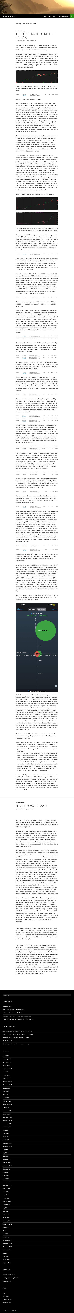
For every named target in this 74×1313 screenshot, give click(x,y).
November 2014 (7, 1246)
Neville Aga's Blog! (9, 16)
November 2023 (7, 1085)
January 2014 (6, 1263)
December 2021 (7, 1117)
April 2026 (6, 1055)
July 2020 (5, 1130)
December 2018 (7, 1159)
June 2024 (5, 1072)
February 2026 (7, 1059)
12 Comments (32, 40)
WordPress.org (7, 1302)
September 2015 (7, 1224)
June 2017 (5, 1191)
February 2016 (7, 1221)
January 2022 (6, 1114)
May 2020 (5, 1136)
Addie (4, 1031)
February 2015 (7, 1240)
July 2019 (5, 1153)
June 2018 (5, 1175)
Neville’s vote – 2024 (31, 805)
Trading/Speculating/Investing (11, 1278)
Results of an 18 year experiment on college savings (17, 1016)
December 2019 (7, 1143)
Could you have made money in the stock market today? (18, 1019)
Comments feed (7, 1299)
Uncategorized (20, 31)
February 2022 (7, 1111)
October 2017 (7, 1188)
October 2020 (7, 1127)
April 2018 (6, 1178)
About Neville (47, 16)
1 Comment (31, 809)
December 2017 (7, 1185)
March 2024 (6, 1075)
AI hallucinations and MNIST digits (12, 1013)
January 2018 (6, 1182)
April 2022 (6, 1107)
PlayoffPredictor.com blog (60, 16)
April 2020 (6, 1140)
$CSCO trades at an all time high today (13, 1009)
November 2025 (7, 1062)
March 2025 (6, 1065)
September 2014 (7, 1250)
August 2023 (6, 1088)
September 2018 (7, 1166)
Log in (4, 1293)
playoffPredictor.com (9, 1274)
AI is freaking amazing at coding (20, 1037)
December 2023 (7, 1081)
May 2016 (5, 1214)
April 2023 (6, 1098)
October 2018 (7, 1162)
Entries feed (6, 1296)
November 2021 (7, 1120)
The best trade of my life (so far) (35, 35)
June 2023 (5, 1091)
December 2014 (7, 1243)
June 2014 (5, 1256)
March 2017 (6, 1198)
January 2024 (6, 1078)
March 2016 (6, 1217)
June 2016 (5, 1211)
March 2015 (6, 1237)
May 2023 (5, 1094)
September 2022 (7, 1104)
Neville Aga (6, 1037)
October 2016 (7, 1201)
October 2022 (7, 1101)
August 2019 (6, 1149)
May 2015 (5, 1230)
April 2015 (6, 1234)
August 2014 (6, 1253)
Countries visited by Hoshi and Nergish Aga (20, 1031)
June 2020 (5, 1133)
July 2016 (5, 1208)
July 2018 (5, 1172)
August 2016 (6, 1204)
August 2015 (6, 1227)
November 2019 (7, 1146)
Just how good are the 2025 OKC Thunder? (24, 1034)
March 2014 (6, 1259)
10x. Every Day (7, 1006)
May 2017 (5, 1195)
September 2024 (7, 1068)
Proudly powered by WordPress (10, 1310)
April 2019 (6, 1156)
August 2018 (6, 1169)
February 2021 (7, 1123)
